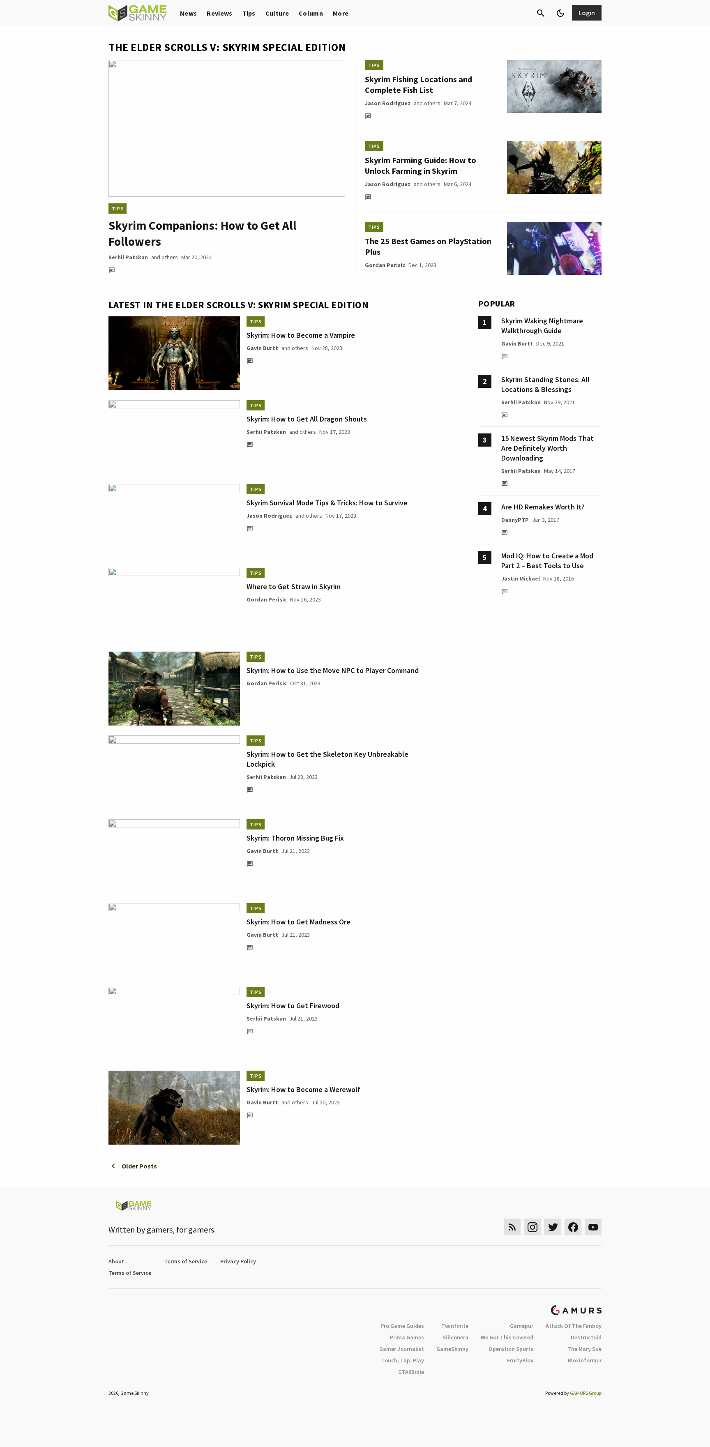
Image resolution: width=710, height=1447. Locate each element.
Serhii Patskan (128, 257)
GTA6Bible (411, 1372)
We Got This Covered (507, 1337)
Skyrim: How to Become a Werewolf (303, 1089)
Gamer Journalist (401, 1349)
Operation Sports (511, 1349)
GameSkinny (452, 1349)
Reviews (219, 13)
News (188, 13)
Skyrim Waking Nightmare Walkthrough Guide (542, 325)
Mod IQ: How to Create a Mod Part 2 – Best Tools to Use (547, 560)
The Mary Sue (584, 1349)
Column (311, 13)
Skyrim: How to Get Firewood (293, 1005)
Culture (277, 13)
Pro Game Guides (402, 1325)
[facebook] (573, 1227)
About (116, 1261)
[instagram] (532, 1227)
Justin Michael (520, 578)
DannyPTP (515, 519)
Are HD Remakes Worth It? (543, 507)
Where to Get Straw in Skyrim (294, 586)
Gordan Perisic (385, 265)
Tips (249, 13)
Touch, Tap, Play (402, 1360)
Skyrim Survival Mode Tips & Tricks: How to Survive (327, 502)
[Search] (540, 13)
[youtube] (593, 1227)
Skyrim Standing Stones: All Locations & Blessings (545, 384)
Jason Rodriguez (387, 103)
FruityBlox (520, 1360)
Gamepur (521, 1325)
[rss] (512, 1227)
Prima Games (407, 1337)
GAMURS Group (586, 1393)
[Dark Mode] (560, 13)
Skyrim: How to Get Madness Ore (298, 921)
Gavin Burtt (262, 348)
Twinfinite (454, 1325)
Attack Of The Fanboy (574, 1325)
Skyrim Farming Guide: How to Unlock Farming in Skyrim (420, 165)
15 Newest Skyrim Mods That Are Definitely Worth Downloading (547, 448)
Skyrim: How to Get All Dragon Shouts (307, 419)
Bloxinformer (585, 1360)
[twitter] (552, 1227)
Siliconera (455, 1337)
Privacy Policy (238, 1261)
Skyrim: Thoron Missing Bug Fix (295, 838)
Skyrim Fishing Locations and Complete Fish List (418, 84)
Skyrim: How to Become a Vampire (301, 335)
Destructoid (586, 1337)
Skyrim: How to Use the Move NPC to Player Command (333, 670)
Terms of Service (185, 1261)
